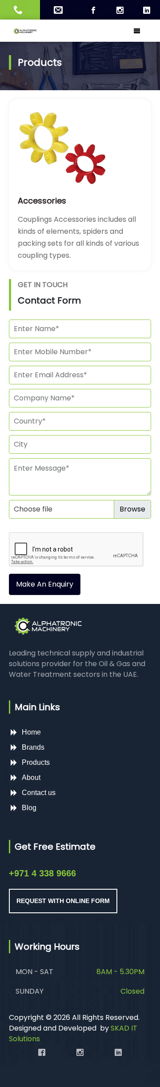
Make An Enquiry (44, 584)
